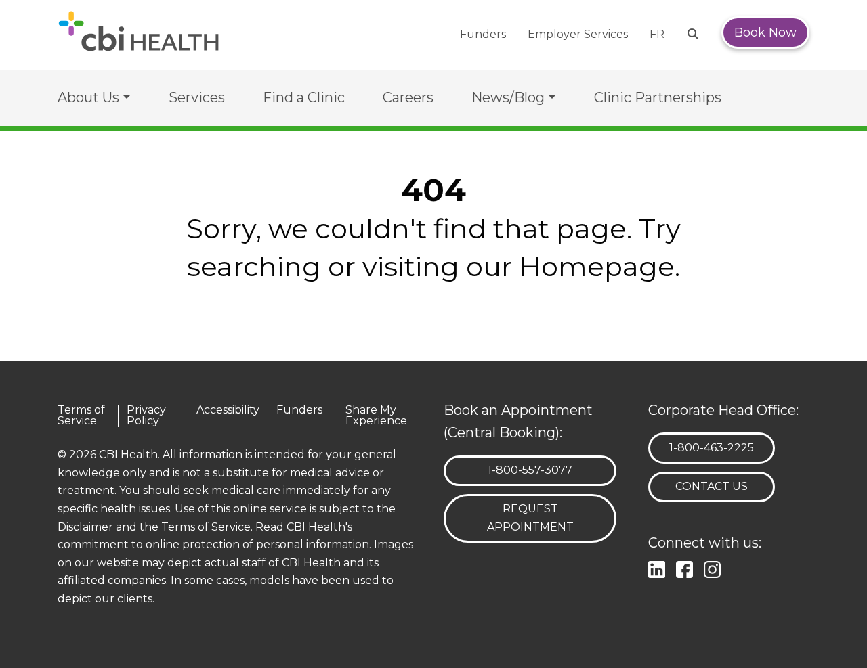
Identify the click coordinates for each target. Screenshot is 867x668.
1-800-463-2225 (711, 447)
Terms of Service (81, 416)
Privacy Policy (146, 416)
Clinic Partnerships (657, 97)
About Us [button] (88, 97)
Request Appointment (530, 517)
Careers (408, 97)
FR (657, 34)
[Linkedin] (659, 567)
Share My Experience (376, 416)
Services (197, 97)
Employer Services (578, 34)
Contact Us (711, 486)
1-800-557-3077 (529, 469)
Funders (483, 34)
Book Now (765, 32)
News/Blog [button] (508, 97)
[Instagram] (715, 567)
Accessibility (227, 410)
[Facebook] (687, 567)
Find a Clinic (304, 97)
